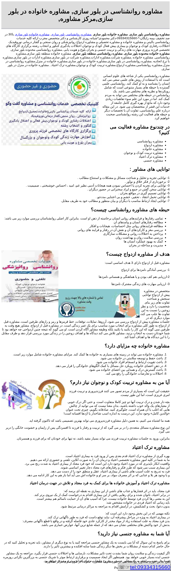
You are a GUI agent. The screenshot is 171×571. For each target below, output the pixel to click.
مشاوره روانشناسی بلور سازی (71, 34)
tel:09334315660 (150, 567)
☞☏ (144, 567)
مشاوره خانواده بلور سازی (32, 34)
